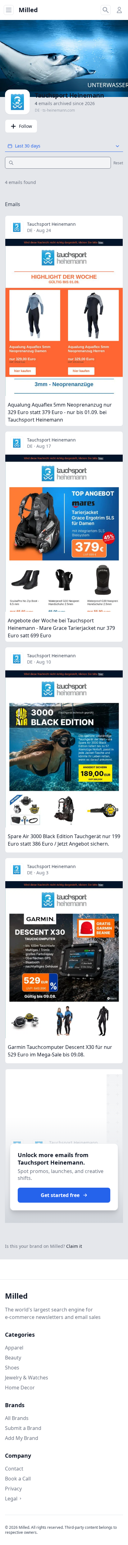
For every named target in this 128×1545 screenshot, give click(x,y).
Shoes (12, 1367)
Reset (118, 163)
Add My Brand (21, 1438)
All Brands (17, 1418)
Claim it (74, 1246)
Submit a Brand (23, 1428)
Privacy (13, 1488)
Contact (14, 1468)
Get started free (60, 1195)
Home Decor (20, 1387)
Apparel (14, 1347)
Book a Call (18, 1478)
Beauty (13, 1357)
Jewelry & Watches (26, 1377)
